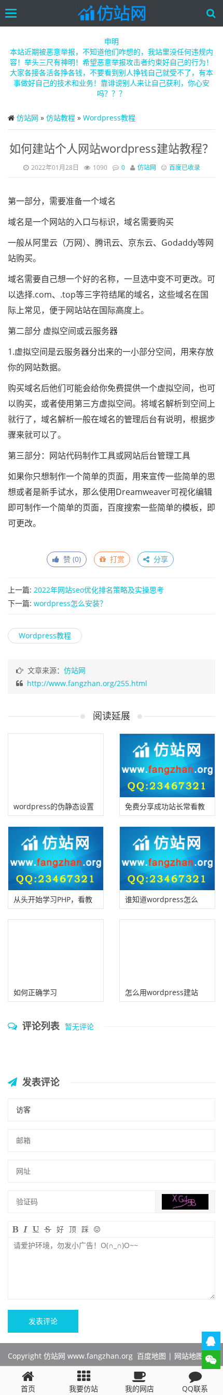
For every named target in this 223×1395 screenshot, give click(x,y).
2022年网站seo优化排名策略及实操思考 (99, 590)
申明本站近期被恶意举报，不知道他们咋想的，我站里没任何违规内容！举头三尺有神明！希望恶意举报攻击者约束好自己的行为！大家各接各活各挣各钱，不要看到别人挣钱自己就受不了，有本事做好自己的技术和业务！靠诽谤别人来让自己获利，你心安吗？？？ (111, 67)
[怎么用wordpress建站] (167, 951)
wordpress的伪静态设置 (53, 806)
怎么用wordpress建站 (161, 992)
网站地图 (188, 1356)
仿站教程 (60, 118)
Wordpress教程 (109, 118)
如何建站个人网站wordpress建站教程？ (111, 148)
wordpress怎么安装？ (70, 603)
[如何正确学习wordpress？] (55, 951)
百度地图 (151, 1356)
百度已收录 (184, 167)
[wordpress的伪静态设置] (55, 765)
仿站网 (27, 118)
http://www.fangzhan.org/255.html (87, 683)
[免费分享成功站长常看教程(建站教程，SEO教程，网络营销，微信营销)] (167, 765)
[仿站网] (114, 13)
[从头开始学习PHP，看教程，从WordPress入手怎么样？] (55, 858)
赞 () (70, 559)
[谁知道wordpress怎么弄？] (167, 858)
